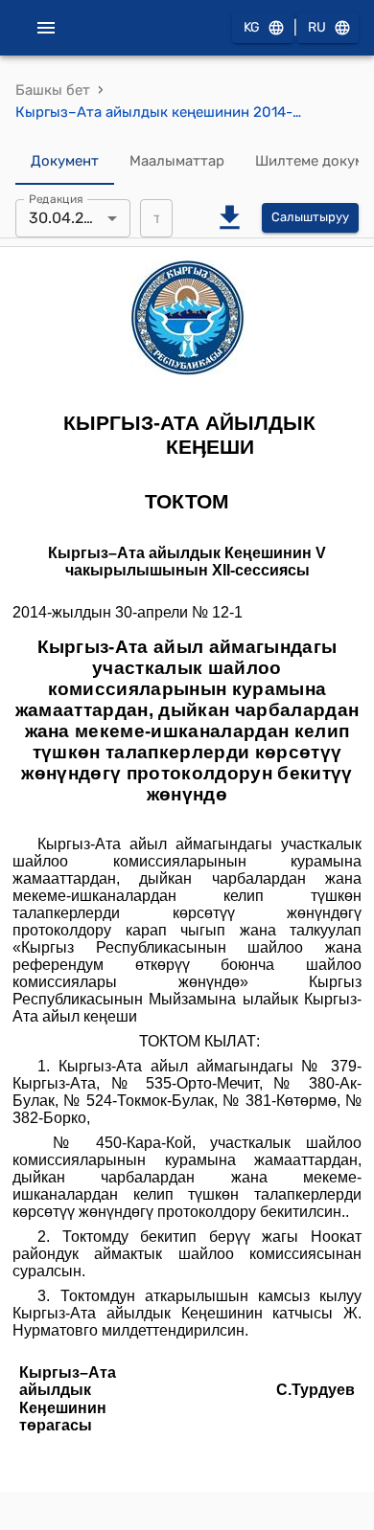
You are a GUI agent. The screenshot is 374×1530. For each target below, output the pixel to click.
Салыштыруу (310, 217)
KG (252, 27)
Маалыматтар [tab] (176, 160)
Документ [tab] (65, 160)
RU (317, 27)
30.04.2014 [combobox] (69, 218)
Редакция (56, 198)
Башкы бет (52, 90)
